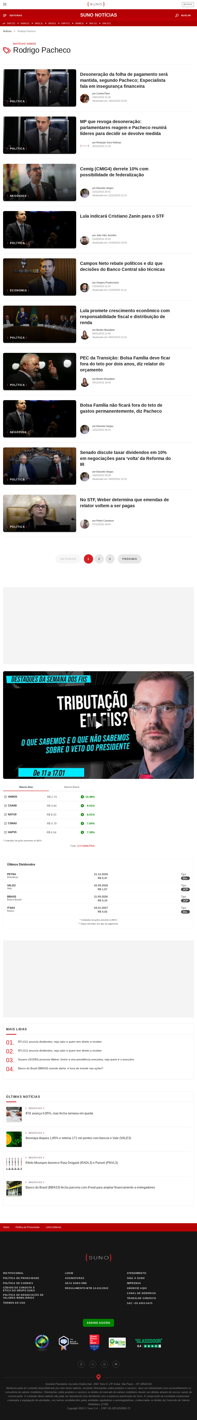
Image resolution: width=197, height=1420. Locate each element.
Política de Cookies (18, 1283)
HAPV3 (12, 832)
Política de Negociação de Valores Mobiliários (23, 1296)
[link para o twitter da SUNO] (92, 1364)
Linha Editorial (53, 1227)
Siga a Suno (136, 1278)
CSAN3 (12, 805)
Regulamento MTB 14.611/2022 (87, 1288)
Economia (18, 290)
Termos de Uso (14, 1303)
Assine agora (98, 1322)
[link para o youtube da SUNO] (115, 1364)
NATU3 (12, 814)
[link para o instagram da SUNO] (104, 1364)
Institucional (13, 1273)
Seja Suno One (76, 1283)
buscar (186, 15)
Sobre (6, 1227)
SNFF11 (65, 23)
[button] (14, 15)
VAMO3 (12, 796)
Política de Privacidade (28, 1227)
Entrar (188, 4)
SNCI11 (93, 23)
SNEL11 (39, 23)
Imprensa (134, 1283)
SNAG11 (25, 23)
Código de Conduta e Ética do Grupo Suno (19, 1289)
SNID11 (52, 23)
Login (69, 1273)
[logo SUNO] (96, 4)
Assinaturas (74, 1278)
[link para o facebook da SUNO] (81, 1364)
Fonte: (82, 846)
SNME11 (79, 23)
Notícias (7, 31)
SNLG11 (106, 23)
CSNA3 (12, 823)
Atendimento (136, 1273)
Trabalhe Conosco (141, 1298)
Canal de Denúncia (141, 1293)
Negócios (18, 195)
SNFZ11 (11, 23)
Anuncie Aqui (137, 1288)
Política (17, 101)
